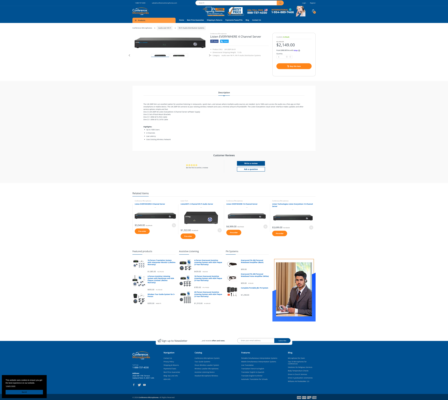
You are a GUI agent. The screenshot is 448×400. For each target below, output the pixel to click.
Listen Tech (184, 201)
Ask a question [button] (251, 169)
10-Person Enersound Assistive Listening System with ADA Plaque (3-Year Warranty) (208, 278)
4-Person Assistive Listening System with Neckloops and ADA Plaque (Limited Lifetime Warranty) (161, 279)
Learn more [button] (10, 386)
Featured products (142, 251)
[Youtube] (144, 385)
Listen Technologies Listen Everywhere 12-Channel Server (292, 205)
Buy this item (295, 66)
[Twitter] (139, 385)
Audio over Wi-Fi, (228, 55)
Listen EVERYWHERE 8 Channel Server (150, 204)
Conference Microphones (142, 28)
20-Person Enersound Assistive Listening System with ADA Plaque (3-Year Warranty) (208, 294)
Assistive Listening (189, 251)
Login (304, 3)
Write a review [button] (251, 163)
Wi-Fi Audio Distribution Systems (191, 28)
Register (313, 3)
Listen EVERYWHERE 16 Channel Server (241, 204)
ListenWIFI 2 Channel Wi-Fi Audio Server (197, 204)
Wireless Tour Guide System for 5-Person (161, 295)
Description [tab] (224, 92)
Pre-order (142, 231)
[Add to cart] (174, 225)
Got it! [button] (24, 392)
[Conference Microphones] (145, 11)
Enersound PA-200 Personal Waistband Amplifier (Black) (252, 261)
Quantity (279, 54)
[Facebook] (133, 385)
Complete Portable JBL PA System (254, 288)
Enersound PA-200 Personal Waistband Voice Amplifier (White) (255, 275)
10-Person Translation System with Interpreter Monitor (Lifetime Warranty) (161, 262)
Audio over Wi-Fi (164, 28)
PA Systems (232, 251)
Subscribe (282, 341)
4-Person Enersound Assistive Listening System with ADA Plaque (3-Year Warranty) (208, 262)
